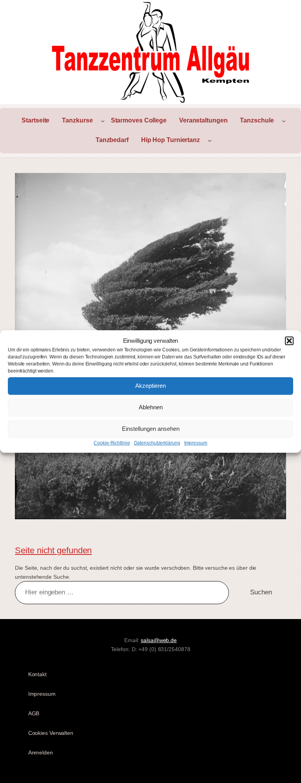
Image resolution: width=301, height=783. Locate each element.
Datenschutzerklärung (157, 443)
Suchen (261, 592)
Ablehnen (151, 407)
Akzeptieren (150, 385)
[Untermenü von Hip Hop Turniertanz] (210, 140)
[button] (289, 341)
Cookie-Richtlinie (112, 443)
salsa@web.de (159, 640)
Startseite (35, 120)
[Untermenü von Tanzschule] (284, 121)
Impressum (195, 443)
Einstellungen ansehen (151, 428)
